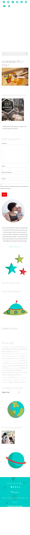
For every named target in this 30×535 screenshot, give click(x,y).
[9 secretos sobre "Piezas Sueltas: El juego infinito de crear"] (8, 437)
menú (22, 375)
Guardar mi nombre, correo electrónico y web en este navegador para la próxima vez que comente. (14, 187)
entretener (23, 361)
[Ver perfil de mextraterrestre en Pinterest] (17, 487)
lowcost (24, 368)
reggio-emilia (14, 382)
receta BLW (15, 379)
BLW (23, 356)
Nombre (3, 166)
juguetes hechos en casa (15, 366)
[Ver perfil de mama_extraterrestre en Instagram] (15, 487)
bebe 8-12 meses (18, 356)
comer (4, 358)
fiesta (3, 363)
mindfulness (5, 377)
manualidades (7, 370)
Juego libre (23, 363)
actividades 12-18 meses (8, 347)
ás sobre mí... (17, 246)
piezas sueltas (6, 380)
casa (26, 356)
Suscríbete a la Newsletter (15, 506)
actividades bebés (21, 347)
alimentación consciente (17, 354)
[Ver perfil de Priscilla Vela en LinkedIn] (19, 487)
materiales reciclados (18, 372)
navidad (24, 377)
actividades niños (9, 349)
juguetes (10, 366)
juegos (4, 366)
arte (23, 354)
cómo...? (3, 360)
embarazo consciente (15, 360)
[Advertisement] (15, 35)
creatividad (10, 358)
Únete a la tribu (10, 328)
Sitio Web (3, 178)
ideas (6, 363)
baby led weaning (9, 356)
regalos (6, 382)
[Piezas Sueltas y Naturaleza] (13, 109)
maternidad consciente (11, 375)
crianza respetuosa (21, 358)
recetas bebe (20, 379)
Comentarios (4, 143)
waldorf (23, 382)
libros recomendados (14, 368)
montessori (12, 377)
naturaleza (20, 377)
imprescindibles (13, 363)
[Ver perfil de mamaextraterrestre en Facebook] (11, 487)
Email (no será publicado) (7, 172)
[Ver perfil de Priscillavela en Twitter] (13, 487)
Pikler (12, 379)
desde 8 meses (8, 360)
